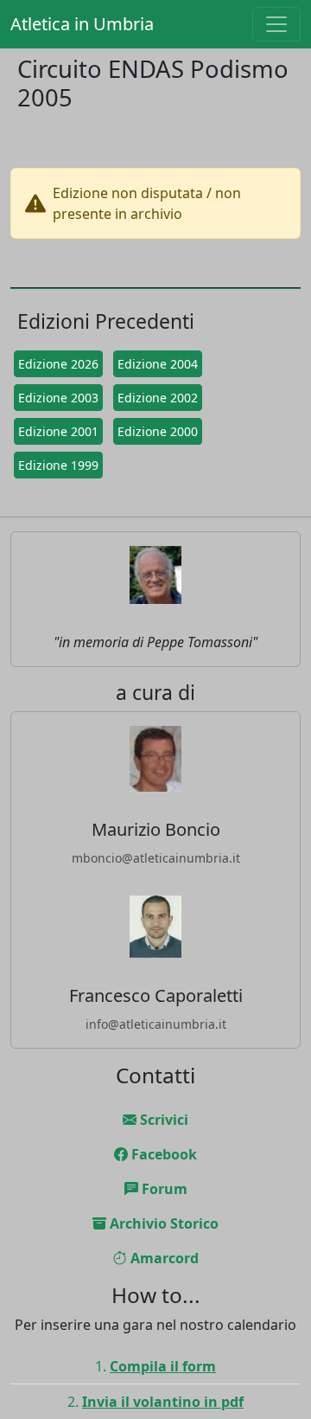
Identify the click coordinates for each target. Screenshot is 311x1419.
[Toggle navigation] (276, 24)
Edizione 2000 (157, 431)
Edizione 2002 (157, 397)
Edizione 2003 (58, 397)
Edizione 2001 (58, 431)
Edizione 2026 (58, 364)
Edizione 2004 (157, 364)
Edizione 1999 (58, 465)
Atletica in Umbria (82, 23)
